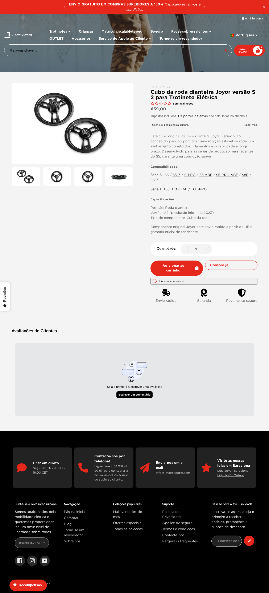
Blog (68, 524)
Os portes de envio (193, 116)
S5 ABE (205, 175)
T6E (184, 189)
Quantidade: (166, 248)
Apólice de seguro (177, 523)
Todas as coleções (128, 529)
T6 (165, 189)
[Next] (204, 7)
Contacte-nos (173, 535)
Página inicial (75, 512)
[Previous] (65, 7)
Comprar (71, 518)
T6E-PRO (199, 189)
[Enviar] (249, 541)
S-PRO (190, 175)
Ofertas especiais (127, 523)
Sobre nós (72, 541)
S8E (245, 175)
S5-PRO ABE (227, 175)
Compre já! (219, 265)
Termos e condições (178, 529)
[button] (244, 35)
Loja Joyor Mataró (230, 475)
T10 (174, 189)
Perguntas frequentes (180, 541)
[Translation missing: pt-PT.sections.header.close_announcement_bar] (264, 7)
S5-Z (177, 175)
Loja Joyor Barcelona (232, 470)
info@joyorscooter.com (173, 472)
